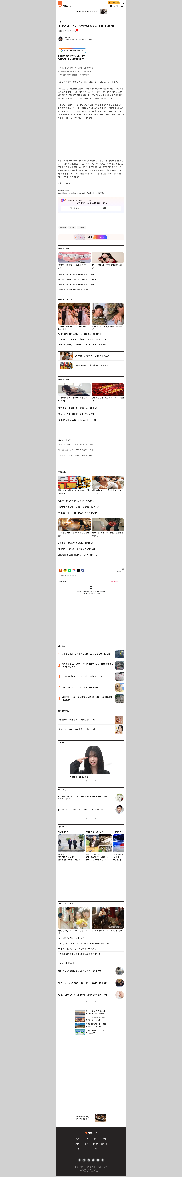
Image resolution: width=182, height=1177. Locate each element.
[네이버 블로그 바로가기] (102, 1160)
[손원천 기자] (60, 39)
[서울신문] (64, 4)
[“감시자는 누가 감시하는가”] (119, 809)
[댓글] (75, 31)
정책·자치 (78, 1144)
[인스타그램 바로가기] (93, 1160)
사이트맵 (99, 1167)
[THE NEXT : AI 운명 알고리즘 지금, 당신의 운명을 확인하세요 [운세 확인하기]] (91, 237)
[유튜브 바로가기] (88, 1160)
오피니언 (61, 789)
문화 (86, 1144)
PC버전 (105, 1167)
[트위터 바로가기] (84, 1160)
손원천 (66, 37)
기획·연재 (61, 827)
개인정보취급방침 (90, 1167)
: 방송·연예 (64, 903)
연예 (95, 1149)
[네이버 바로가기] (98, 1160)
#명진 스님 (81, 227)
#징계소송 (63, 227)
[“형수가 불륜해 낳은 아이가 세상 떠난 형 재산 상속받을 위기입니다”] (119, 995)
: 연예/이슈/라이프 (66, 963)
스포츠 (86, 1149)
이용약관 (82, 1167)
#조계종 (72, 227)
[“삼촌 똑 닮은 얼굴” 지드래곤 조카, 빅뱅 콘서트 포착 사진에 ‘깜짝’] (119, 983)
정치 (77, 1139)
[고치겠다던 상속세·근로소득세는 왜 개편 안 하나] (119, 797)
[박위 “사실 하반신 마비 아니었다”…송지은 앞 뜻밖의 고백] (119, 971)
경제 (95, 1139)
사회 (86, 1139)
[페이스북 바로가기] (79, 1160)
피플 (59, 22)
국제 (104, 1139)
